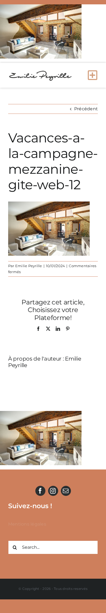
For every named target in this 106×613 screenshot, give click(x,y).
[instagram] (53, 491)
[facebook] (40, 491)
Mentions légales (27, 524)
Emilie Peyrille (28, 266)
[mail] (66, 491)
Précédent (86, 108)
